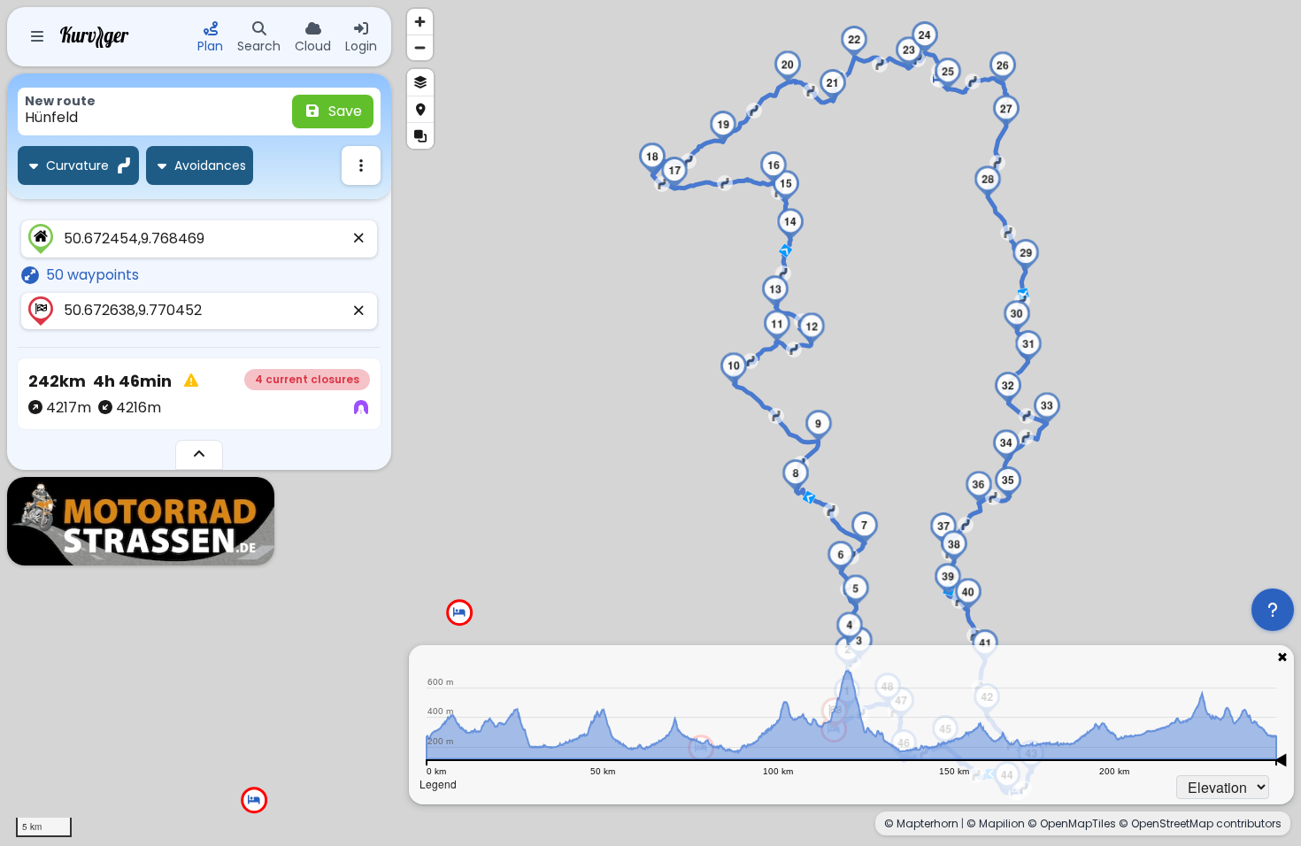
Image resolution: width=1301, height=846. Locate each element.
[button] (849, 627)
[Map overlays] (420, 135)
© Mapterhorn (921, 823)
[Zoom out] (420, 47)
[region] (650, 423)
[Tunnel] (361, 408)
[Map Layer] (420, 82)
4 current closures (307, 379)
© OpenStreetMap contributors (1200, 823)
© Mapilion (995, 823)
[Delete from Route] (359, 239)
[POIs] (420, 109)
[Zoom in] (420, 22)
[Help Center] (1272, 609)
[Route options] (361, 165)
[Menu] (37, 37)
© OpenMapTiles (1072, 823)
